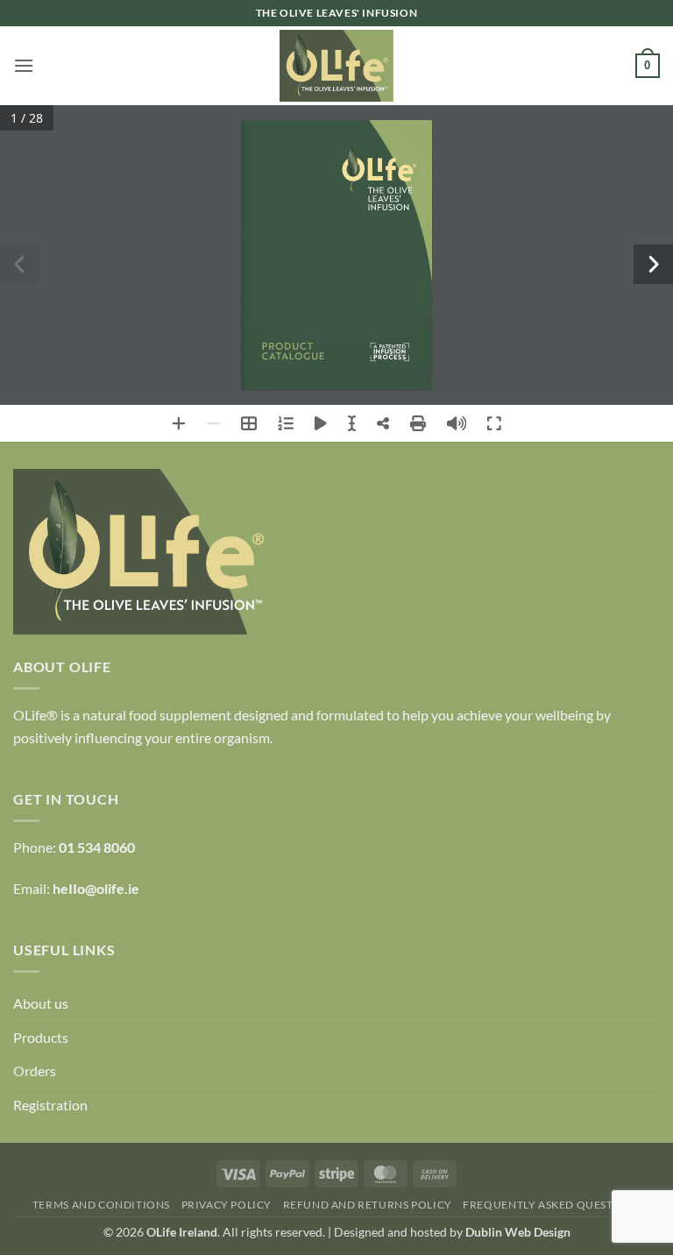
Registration (50, 1104)
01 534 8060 (97, 847)
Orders (34, 1070)
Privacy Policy (227, 1204)
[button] (23, 65)
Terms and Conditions (101, 1204)
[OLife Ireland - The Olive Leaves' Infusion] (336, 65)
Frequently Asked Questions (552, 1204)
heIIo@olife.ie (96, 888)
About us (40, 1003)
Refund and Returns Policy (367, 1204)
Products (40, 1037)
